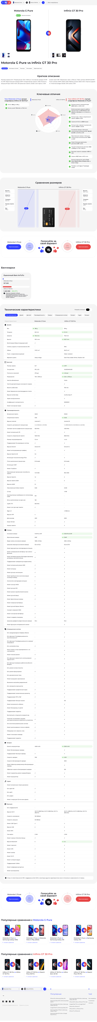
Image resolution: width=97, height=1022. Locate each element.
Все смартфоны (92, 998)
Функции (87, 315)
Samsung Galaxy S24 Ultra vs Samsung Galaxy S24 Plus (59, 1005)
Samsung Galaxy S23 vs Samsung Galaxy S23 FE (59, 1001)
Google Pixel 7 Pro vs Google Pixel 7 (77, 1004)
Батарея (73, 315)
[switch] (88, 309)
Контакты (91, 1003)
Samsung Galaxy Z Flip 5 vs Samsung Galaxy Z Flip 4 (58, 1010)
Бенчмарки (29, 68)
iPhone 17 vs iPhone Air (74, 1011)
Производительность (39, 315)
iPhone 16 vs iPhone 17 (74, 1006)
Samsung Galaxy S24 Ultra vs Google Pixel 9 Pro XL (58, 1014)
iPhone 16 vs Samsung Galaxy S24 (58, 998)
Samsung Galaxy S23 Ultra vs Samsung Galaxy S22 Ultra (78, 999)
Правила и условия (24, 1005)
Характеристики (38, 68)
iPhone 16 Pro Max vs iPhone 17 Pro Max (78, 1001)
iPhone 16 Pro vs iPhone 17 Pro (76, 1008)
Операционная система (61, 315)
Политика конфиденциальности (10, 1005)
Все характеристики (11, 315)
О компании (91, 1000)
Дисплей (29, 315)
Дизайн (21, 315)
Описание (4, 68)
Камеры (50, 315)
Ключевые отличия (13, 68)
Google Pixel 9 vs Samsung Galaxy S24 (59, 1007)
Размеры (22, 68)
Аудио (79, 315)
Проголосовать (13, 247)
